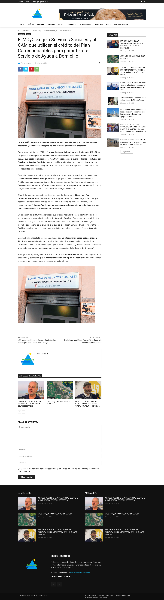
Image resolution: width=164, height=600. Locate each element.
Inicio (19, 31)
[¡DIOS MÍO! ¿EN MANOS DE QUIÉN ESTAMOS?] (60, 390)
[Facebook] (141, 1)
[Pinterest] (31, 69)
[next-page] (23, 411)
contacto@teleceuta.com (80, 572)
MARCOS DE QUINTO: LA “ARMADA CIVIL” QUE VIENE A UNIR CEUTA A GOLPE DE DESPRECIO (30, 404)
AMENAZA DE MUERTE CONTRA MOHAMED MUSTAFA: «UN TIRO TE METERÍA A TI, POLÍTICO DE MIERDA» (87, 404)
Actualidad (26, 31)
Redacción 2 (28, 63)
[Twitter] (144, 1)
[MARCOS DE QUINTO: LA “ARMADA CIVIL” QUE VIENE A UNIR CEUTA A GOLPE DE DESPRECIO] (31, 390)
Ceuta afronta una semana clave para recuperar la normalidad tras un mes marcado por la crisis (133, 142)
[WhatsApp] (36, 69)
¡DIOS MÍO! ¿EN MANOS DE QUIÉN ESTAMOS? (55, 514)
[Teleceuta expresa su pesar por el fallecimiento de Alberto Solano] (113, 101)
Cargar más (126, 152)
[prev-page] (19, 411)
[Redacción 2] (19, 63)
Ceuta (28, 34)
